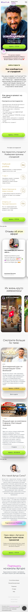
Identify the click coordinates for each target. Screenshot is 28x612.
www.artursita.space (14, 606)
